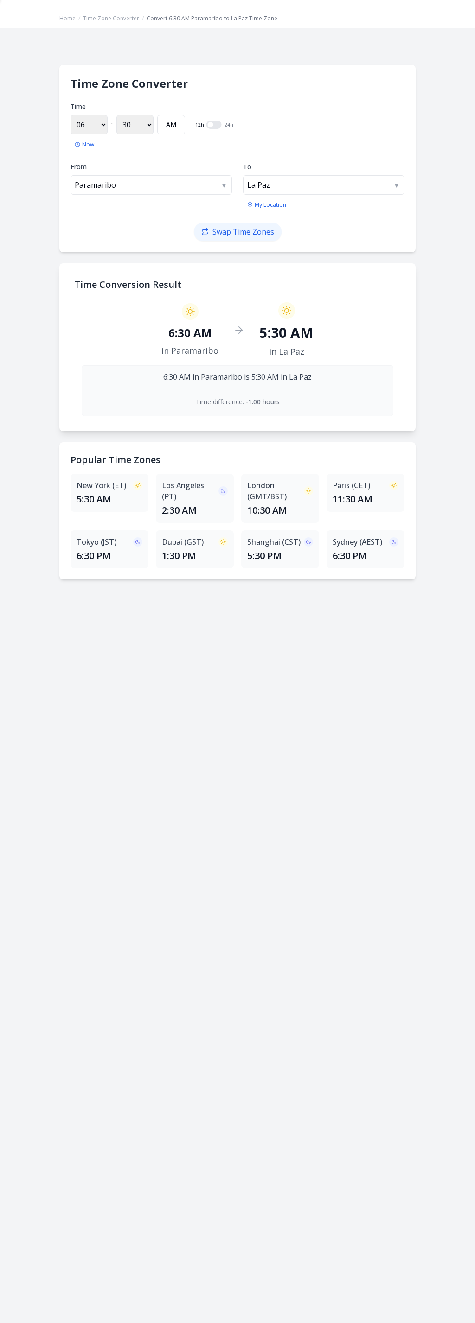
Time (78, 106)
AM (171, 124)
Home (67, 18)
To (247, 166)
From (79, 166)
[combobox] (151, 185)
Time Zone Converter (111, 18)
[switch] (214, 125)
